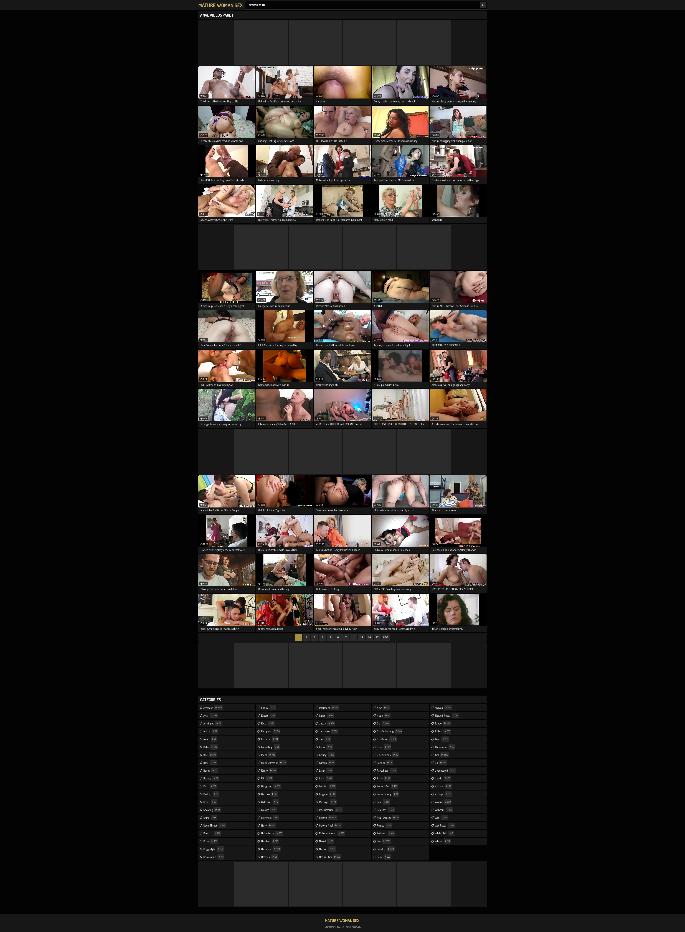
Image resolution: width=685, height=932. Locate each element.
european (270, 731)
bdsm (210, 770)
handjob (269, 841)
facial (268, 755)
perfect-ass (387, 786)
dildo (210, 841)
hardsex (269, 857)
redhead (385, 833)
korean (326, 762)
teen (441, 739)
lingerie (327, 794)
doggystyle (213, 849)
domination (213, 857)
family (268, 770)
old (383, 723)
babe (210, 747)
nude (383, 715)
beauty (210, 778)
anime (210, 731)
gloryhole (269, 817)
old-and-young (389, 731)
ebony (268, 707)
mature (327, 817)
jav (324, 739)
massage (327, 802)
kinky (326, 747)
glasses (268, 810)
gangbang (270, 786)
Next (385, 637)
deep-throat (214, 825)
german (269, 794)
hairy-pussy (271, 833)
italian (326, 715)
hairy (268, 825)
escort (268, 715)
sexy (383, 857)
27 (377, 637)
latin (325, 778)
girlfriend (269, 802)
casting (210, 794)
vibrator (443, 786)
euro (267, 723)
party (383, 778)
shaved (443, 707)
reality (384, 825)
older (383, 747)
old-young (386, 739)
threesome (445, 747)
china (209, 817)
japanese (328, 731)
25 (361, 637)
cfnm (209, 802)
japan (326, 723)
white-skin (444, 833)
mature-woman (331, 833)
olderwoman (387, 755)
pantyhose (386, 770)
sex (383, 841)
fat (266, 778)
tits (441, 755)
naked (326, 841)
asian (209, 739)
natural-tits (329, 857)
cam (209, 786)
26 (369, 637)
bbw (209, 762)
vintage (443, 794)
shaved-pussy (446, 715)
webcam (443, 810)
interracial (328, 707)
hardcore (270, 849)
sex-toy (385, 849)
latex (325, 770)
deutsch (211, 833)
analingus (212, 723)
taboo (442, 723)
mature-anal (330, 825)
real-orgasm (388, 817)
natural (327, 849)
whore (442, 841)
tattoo (442, 731)
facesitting (270, 747)
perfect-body (387, 794)
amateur (212, 707)
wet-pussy (444, 825)
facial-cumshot (273, 762)
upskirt (442, 778)
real (383, 802)
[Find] (483, 5)
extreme (269, 739)
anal (210, 715)
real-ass (385, 810)
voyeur (443, 802)
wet (441, 817)
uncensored (445, 770)
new (383, 707)
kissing (326, 755)
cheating (211, 810)
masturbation (330, 810)
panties (384, 762)
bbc (209, 755)
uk (440, 762)
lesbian (327, 786)
